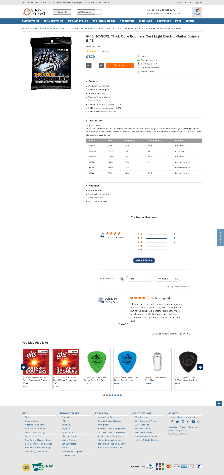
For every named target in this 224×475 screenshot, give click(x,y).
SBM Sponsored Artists (146, 421)
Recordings (164, 21)
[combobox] (139, 278)
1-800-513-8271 (171, 13)
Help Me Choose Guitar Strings (113, 444)
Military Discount (69, 440)
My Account (67, 432)
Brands (190, 21)
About (179, 3)
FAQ (64, 421)
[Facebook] (172, 422)
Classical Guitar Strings (36, 425)
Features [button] (94, 185)
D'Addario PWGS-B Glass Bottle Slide (155, 378)
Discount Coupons (70, 436)
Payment (66, 429)
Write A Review (144, 260)
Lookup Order (68, 455)
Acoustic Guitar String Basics (111, 432)
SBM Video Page (143, 425)
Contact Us (67, 417)
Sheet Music (146, 21)
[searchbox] (108, 278)
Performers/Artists (143, 432)
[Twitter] (177, 422)
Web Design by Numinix (178, 434)
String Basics (104, 425)
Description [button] (96, 120)
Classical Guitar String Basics (111, 429)
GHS (64, 28)
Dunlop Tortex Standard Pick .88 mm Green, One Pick (96, 378)
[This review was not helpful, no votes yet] (187, 333)
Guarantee (172, 427)
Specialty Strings (78, 21)
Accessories (127, 21)
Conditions (193, 427)
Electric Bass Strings (34, 436)
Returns (65, 448)
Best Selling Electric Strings (38, 448)
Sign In (199, 3)
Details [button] (93, 81)
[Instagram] (182, 422)
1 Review (104, 51)
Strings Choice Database (109, 421)
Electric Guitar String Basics (111, 436)
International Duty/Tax (72, 451)
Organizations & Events (146, 436)
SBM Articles (141, 417)
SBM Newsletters (143, 429)
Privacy (183, 427)
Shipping (66, 425)
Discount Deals (32, 421)
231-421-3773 (167, 10)
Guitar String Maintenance (110, 440)
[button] (220, 237)
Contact (188, 3)
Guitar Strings (30, 21)
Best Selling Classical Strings (38, 440)
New (27, 417)
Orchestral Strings (103, 21)
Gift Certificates (69, 444)
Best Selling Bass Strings (37, 451)
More (178, 21)
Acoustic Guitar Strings (36, 429)
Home (25, 28)
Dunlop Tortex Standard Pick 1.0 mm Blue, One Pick (126, 378)
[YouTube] (193, 422)
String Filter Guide (106, 417)
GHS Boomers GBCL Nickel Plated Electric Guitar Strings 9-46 (65, 380)
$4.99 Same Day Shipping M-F (69, 3)
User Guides (105, 3)
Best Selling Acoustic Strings (38, 444)
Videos (91, 3)
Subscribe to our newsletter (184, 417)
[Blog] (198, 422)
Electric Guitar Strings (45, 28)
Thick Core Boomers (82, 28)
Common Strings (53, 21)
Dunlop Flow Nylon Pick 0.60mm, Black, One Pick (186, 378)
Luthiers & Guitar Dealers (147, 440)
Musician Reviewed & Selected (36, 3)
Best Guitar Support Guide (110, 448)
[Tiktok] (188, 422)
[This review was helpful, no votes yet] (181, 333)
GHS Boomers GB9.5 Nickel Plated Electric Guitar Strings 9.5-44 (35, 380)
